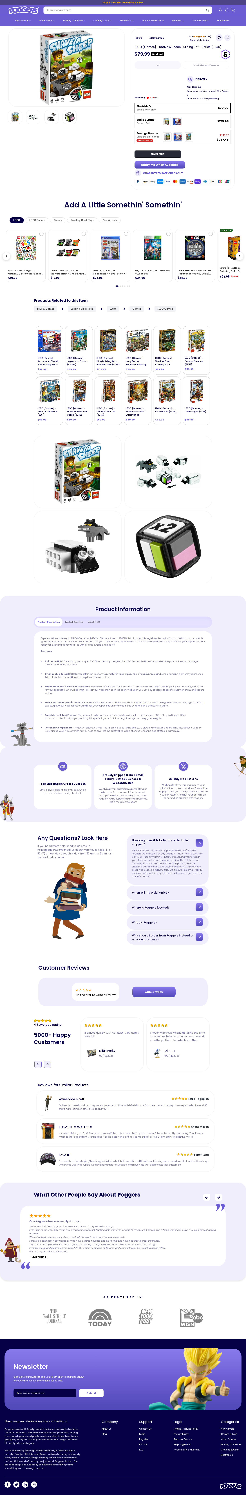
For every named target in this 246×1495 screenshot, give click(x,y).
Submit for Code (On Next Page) (123, 785)
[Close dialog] (159, 703)
